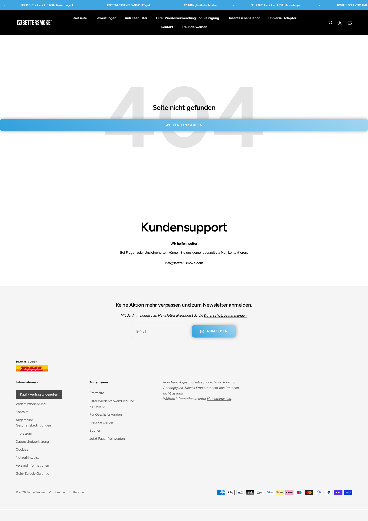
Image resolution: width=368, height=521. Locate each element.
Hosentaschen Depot (243, 18)
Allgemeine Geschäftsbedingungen (33, 423)
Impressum (24, 433)
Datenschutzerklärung (32, 442)
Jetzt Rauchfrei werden (107, 439)
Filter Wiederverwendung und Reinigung (187, 18)
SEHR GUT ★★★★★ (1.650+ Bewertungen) (47, 5)
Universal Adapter (282, 18)
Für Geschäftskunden (105, 414)
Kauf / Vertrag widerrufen (39, 394)
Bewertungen (105, 18)
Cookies (22, 449)
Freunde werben (194, 27)
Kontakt (167, 27)
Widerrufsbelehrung (31, 404)
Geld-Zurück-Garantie (32, 474)
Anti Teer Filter (136, 18)
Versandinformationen (32, 465)
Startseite (79, 18)
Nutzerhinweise (28, 458)
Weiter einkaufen (184, 125)
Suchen (95, 430)
